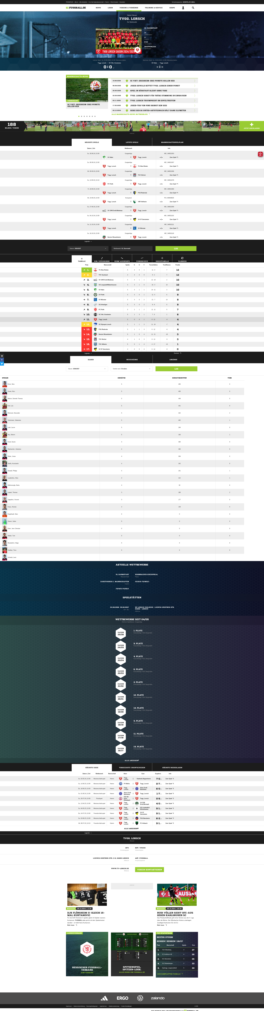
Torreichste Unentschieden (132, 767)
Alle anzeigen (131, 760)
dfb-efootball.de (83, 2)
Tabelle (81, 261)
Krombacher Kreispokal (146, 574)
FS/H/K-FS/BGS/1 (142, 581)
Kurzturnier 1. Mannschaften (114, 581)
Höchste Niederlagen (172, 767)
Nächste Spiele (92, 142)
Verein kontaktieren (149, 870)
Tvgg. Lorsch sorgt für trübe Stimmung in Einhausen (158, 95)
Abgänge (173, 359)
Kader (91, 359)
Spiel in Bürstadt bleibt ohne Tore (148, 90)
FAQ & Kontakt (114, 2)
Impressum (69, 1006)
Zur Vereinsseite (132, 22)
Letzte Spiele (132, 142)
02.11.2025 (117, 100)
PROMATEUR (69, 2)
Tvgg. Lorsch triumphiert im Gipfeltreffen (152, 100)
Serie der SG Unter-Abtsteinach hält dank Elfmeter (158, 110)
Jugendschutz (103, 1006)
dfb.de (76, 2)
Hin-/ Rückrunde (102, 261)
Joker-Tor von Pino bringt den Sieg (148, 105)
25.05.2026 (117, 90)
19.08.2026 (117, 80)
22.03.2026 (117, 95)
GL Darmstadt (150, 28)
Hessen (134, 15)
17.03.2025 (117, 105)
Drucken (176, 353)
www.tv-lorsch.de (120, 868)
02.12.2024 (117, 110)
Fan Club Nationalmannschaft (96, 2)
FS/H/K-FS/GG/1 (122, 588)
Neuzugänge (132, 359)
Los (176, 248)
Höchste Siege (91, 767)
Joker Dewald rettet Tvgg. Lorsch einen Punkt (155, 86)
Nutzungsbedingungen (92, 1006)
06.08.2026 (117, 85)
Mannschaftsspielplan (172, 142)
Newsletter (122, 2)
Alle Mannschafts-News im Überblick (130, 114)
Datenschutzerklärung (79, 1006)
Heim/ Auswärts (122, 261)
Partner (107, 2)
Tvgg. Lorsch (132, 838)
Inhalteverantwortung (114, 1006)
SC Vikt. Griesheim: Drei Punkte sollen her (83, 104)
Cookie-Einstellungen (126, 1006)
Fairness (182, 261)
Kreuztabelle (162, 261)
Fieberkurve (142, 261)
